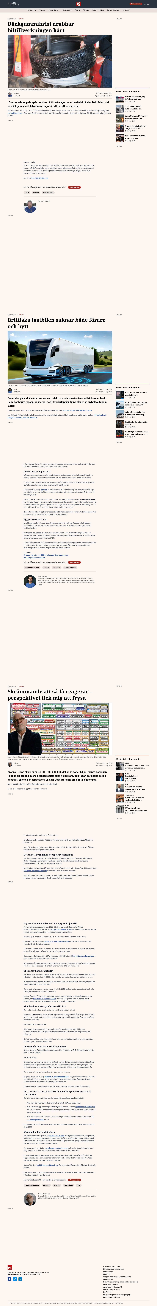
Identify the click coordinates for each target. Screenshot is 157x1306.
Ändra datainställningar (111, 1297)
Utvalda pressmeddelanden (113, 1269)
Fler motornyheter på (39, 178)
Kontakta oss (108, 1272)
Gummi (36, 193)
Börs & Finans (53, 10)
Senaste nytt (32, 10)
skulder (57, 1185)
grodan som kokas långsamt (57, 1148)
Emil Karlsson (43, 576)
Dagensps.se (12, 19)
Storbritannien (70, 568)
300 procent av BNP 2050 (61, 930)
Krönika (46, 1185)
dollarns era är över (56, 1136)
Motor (94, 10)
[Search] (144, 4)
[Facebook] (9, 1279)
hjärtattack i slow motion (85, 1107)
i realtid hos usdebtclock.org (47, 1165)
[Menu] (148, 4)
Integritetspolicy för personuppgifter (117, 1277)
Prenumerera (136, 4)
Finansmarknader (32, 1185)
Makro (21, 686)
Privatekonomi (67, 10)
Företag (86, 10)
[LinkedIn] (20, 1279)
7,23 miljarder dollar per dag (83, 956)
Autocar (44, 490)
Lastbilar (56, 568)
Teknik (77, 10)
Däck (27, 193)
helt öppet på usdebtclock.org (35, 871)
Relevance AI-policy (110, 1284)
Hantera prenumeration (111, 1266)
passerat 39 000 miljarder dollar (56, 942)
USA (78, 1185)
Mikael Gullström (44, 1194)
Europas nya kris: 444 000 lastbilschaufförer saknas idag (46, 555)
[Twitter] (15, 1279)
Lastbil (46, 568)
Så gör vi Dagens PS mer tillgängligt (116, 1295)
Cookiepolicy (108, 1279)
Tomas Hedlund (43, 201)
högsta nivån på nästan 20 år (44, 999)
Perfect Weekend (113, 10)
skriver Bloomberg (15, 113)
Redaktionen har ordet (111, 1290)
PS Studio (126, 10)
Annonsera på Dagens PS (112, 1287)
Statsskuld (68, 1185)
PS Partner (107, 1292)
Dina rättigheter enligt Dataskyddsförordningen (120, 1282)
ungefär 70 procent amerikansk (57, 1077)
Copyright (106, 1274)
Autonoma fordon (32, 568)
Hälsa (102, 10)
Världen (42, 10)
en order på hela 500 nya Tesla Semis (77, 410)
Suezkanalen (48, 193)
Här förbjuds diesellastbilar (34, 558)
